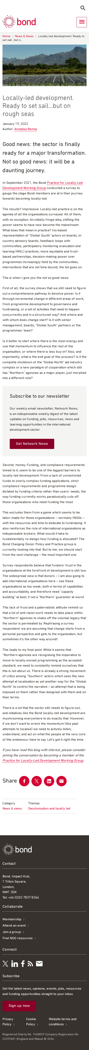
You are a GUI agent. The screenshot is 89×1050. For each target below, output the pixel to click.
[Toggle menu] (82, 22)
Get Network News (32, 444)
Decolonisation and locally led (49, 808)
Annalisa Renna (25, 129)
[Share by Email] (61, 781)
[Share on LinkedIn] (49, 781)
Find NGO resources (17, 938)
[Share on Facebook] (24, 781)
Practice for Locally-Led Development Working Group (42, 760)
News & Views (24, 36)
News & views (12, 808)
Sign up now (19, 1006)
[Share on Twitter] (36, 781)
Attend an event (14, 925)
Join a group (11, 932)
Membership (11, 919)
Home (6, 36)
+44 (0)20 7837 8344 (23, 897)
